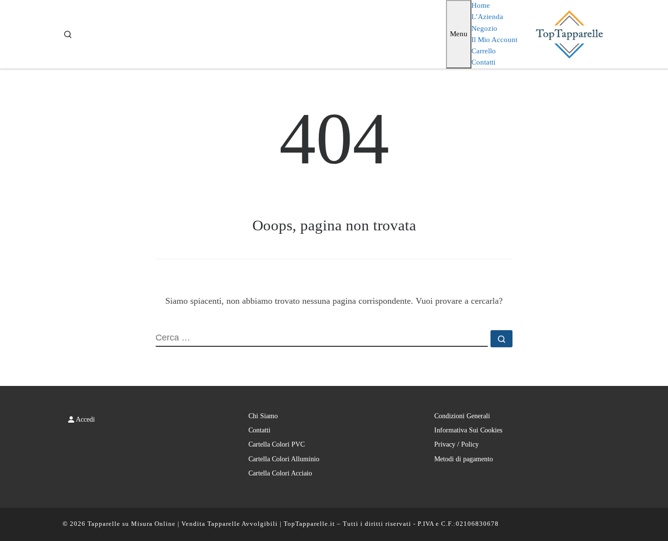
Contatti (259, 430)
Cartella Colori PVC (276, 444)
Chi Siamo (263, 416)
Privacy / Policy (456, 444)
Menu (459, 34)
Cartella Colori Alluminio (283, 459)
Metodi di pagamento (463, 459)
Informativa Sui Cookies (468, 430)
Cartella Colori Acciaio (280, 473)
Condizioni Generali (462, 416)
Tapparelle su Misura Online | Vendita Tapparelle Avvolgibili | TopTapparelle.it (211, 523)
